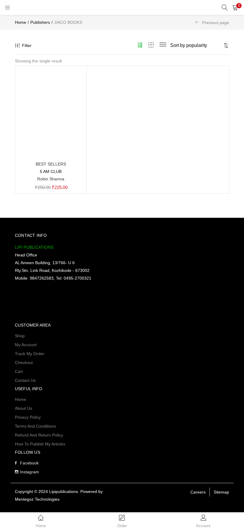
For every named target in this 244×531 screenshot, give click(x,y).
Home (20, 22)
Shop (20, 335)
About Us (23, 408)
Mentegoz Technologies (37, 499)
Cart (19, 371)
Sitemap (221, 492)
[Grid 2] (151, 45)
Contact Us (25, 380)
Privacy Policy (28, 417)
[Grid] (140, 45)
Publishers (40, 22)
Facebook (29, 463)
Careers (198, 492)
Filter (27, 45)
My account (26, 344)
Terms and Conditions (35, 426)
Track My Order (29, 353)
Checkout (24, 362)
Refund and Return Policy (39, 435)
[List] (162, 45)
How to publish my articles (40, 444)
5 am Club (51, 171)
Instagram (29, 471)
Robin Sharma (50, 179)
